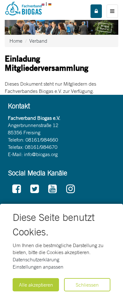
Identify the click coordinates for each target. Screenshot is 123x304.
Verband (38, 41)
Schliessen (87, 285)
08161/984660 (42, 140)
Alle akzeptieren (36, 285)
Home (15, 41)
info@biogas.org (41, 154)
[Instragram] (70, 189)
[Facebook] (16, 189)
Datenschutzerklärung (36, 259)
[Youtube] (52, 189)
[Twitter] (34, 189)
